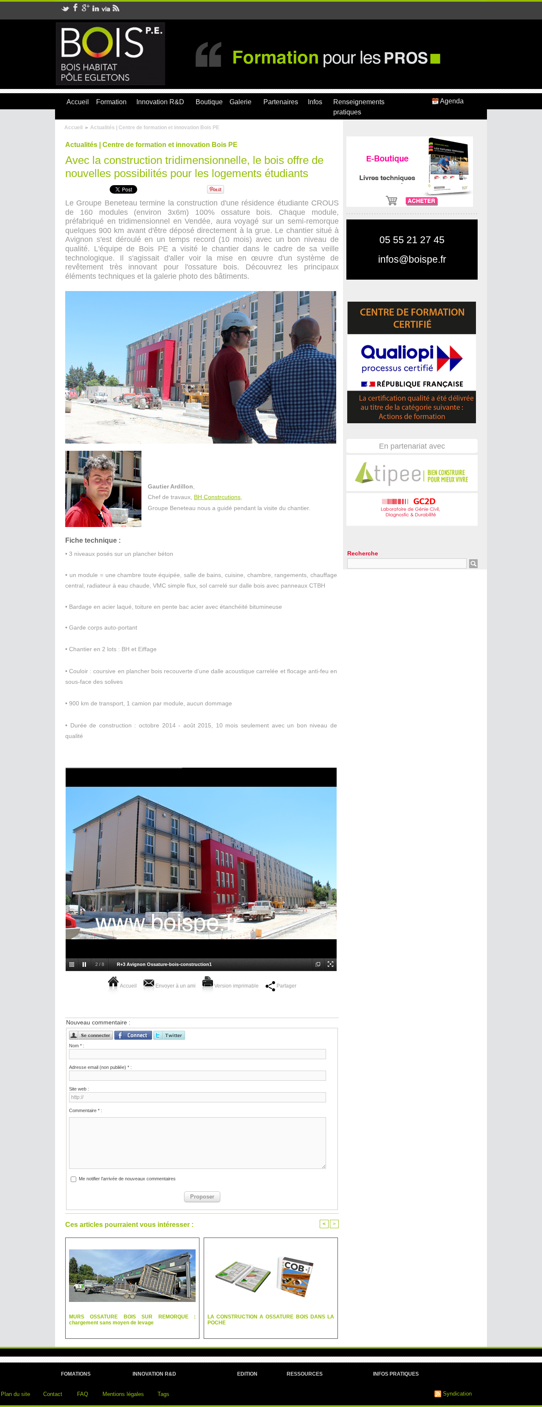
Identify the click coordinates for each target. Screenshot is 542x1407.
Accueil (77, 101)
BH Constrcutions (217, 497)
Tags (163, 1394)
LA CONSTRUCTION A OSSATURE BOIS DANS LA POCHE (270, 1320)
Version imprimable (236, 986)
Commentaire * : (85, 1110)
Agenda (451, 101)
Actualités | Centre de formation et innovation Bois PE (154, 127)
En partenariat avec (412, 446)
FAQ (82, 1394)
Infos (315, 101)
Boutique (209, 101)
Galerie (241, 101)
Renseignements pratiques (358, 107)
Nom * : (76, 1045)
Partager (285, 986)
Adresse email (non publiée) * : (100, 1067)
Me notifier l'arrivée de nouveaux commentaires (127, 1178)
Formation (111, 101)
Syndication (457, 1393)
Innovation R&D (160, 101)
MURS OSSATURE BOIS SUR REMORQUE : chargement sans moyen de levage (132, 1320)
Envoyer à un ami (175, 986)
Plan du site (15, 1394)
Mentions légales (123, 1394)
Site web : (79, 1088)
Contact (52, 1394)
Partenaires (280, 101)
